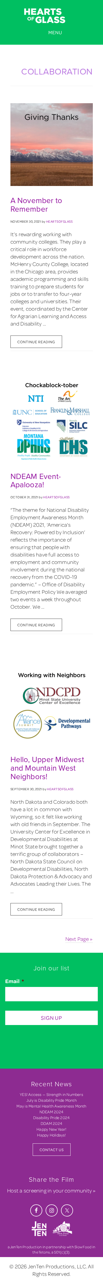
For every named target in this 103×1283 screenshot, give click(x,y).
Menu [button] (55, 32)
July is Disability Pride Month (51, 1100)
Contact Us (52, 1149)
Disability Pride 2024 (51, 1117)
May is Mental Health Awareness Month (51, 1106)
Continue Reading (36, 341)
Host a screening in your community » (51, 1190)
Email (14, 981)
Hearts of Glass (51, 16)
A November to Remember (36, 205)
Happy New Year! (51, 1129)
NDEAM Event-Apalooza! (35, 481)
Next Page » (79, 939)
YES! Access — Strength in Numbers (51, 1094)
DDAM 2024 (51, 1123)
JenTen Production (26, 1246)
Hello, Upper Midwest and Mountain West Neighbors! (47, 768)
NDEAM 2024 (51, 1112)
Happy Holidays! (51, 1135)
